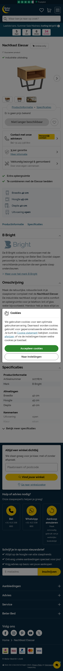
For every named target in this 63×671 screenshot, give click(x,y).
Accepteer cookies (31, 348)
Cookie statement (27, 332)
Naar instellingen (31, 356)
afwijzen (9, 336)
